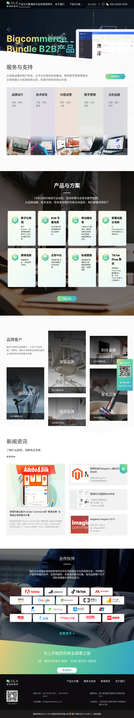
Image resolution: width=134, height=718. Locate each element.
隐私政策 (97, 714)
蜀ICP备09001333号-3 (81, 714)
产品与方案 (24, 4)
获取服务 (115, 76)
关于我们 (59, 4)
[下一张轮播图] (124, 29)
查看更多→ (67, 633)
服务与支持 (37, 4)
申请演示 (67, 670)
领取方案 (67, 298)
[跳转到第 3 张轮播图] (72, 41)
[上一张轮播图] (9, 29)
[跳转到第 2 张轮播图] (67, 41)
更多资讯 (10, 456)
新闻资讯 (47, 4)
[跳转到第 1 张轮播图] (62, 41)
